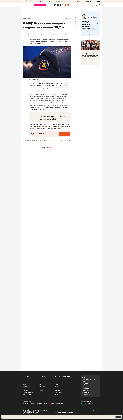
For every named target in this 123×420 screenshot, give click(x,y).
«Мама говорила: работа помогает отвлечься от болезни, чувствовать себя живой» (96, 23)
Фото (40, 384)
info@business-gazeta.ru (87, 384)
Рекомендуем (92, 51)
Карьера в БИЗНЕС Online (28, 392)
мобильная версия (60, 403)
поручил (67, 105)
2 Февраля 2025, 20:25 (27, 18)
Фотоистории (42, 386)
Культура (42, 376)
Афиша (24, 379)
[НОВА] (40, 5)
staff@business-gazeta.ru (87, 394)
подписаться (64, 134)
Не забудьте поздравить (60, 382)
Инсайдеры (57, 386)
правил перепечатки (67, 413)
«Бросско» (97, 17)
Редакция (25, 390)
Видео (40, 382)
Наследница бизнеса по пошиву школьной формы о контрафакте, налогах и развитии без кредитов (95, 30)
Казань (78, 1)
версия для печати (67, 140)
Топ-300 (56, 394)
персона (84, 12)
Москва (87, 1)
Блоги (24, 384)
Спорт (26, 376)
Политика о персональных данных (61, 409)
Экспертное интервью (62, 376)
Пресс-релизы (26, 386)
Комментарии (47, 147)
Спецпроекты (58, 390)
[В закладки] (76, 21)
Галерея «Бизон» (58, 392)
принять (118, 417)
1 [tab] (89, 34)
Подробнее (63, 416)
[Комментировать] (76, 17)
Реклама (41, 390)
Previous (82, 34)
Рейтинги (57, 384)
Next (98, 34)
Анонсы (40, 379)
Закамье (29, 4)
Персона (25, 382)
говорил (31, 96)
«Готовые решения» (82, 17)
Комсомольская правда (36, 43)
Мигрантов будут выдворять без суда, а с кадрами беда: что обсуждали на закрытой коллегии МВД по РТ (52, 118)
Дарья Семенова (98, 16)
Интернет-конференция (60, 379)
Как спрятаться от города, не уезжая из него (96, 54)
